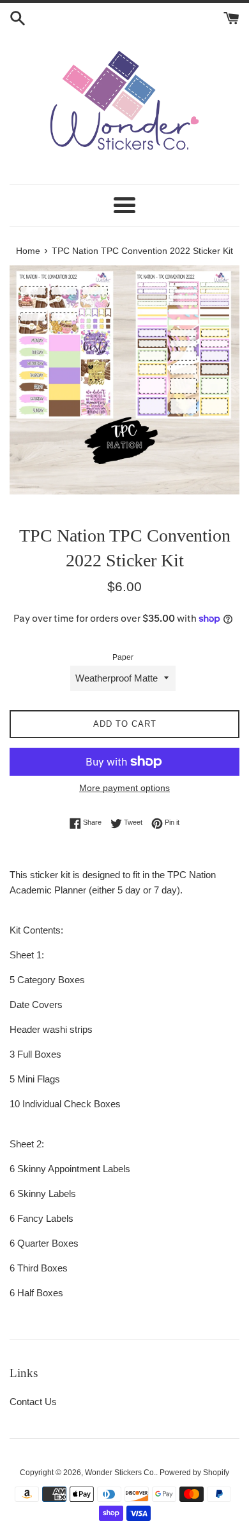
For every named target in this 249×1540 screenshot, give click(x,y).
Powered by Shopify (194, 1472)
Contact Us (33, 1401)
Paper (122, 657)
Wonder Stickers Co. (120, 1472)
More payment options (124, 788)
